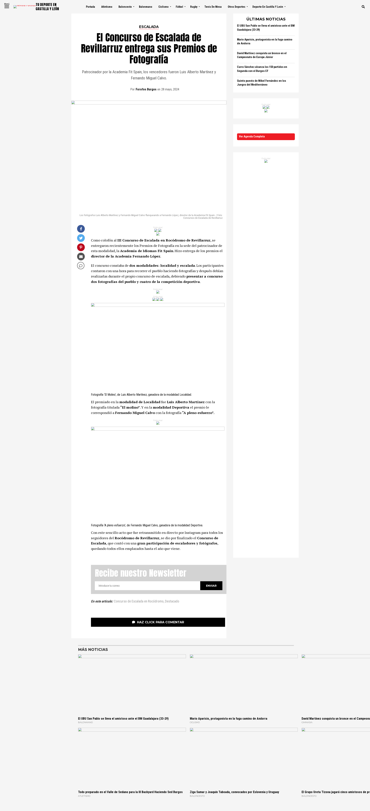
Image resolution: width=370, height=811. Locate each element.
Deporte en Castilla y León (267, 6)
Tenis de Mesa (213, 6)
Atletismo (106, 6)
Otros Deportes (236, 6)
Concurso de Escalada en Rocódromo (139, 601)
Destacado (172, 601)
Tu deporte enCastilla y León (47, 7)
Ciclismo (163, 6)
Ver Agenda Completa (252, 136)
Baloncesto (125, 6)
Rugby (193, 6)
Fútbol (179, 6)
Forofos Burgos (146, 89)
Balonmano (145, 6)
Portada (90, 6)
